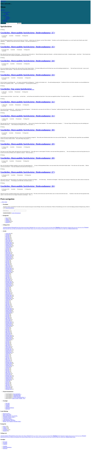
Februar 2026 (8, 240)
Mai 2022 (7, 289)
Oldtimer (32, 228)
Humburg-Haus (70, 227)
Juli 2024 (7, 260)
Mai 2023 (7, 276)
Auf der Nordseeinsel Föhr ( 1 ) (19, 397)
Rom (51, 228)
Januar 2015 (7, 388)
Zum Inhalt (2, 10)
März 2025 (7, 251)
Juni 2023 (7, 274)
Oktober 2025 (8, 244)
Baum (17, 227)
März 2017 (7, 358)
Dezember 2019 (8, 321)
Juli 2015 (7, 381)
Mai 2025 (7, 250)
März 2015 (7, 385)
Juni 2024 (7, 261)
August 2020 (8, 313)
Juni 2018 (7, 342)
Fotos (6, 13)
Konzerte (7, 18)
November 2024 (8, 255)
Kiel (78, 227)
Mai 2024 (7, 262)
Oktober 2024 (8, 257)
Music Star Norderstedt (17, 228)
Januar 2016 (7, 374)
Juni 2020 (7, 315)
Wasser (67, 228)
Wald (64, 228)
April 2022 (7, 290)
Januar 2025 (7, 253)
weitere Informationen (16, 212)
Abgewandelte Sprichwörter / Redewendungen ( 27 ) (27, 172)
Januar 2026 (7, 241)
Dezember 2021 (8, 295)
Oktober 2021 (8, 297)
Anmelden (7, 406)
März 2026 (7, 239)
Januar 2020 (7, 320)
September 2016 (8, 365)
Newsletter (7, 404)
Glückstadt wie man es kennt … (9, 417)
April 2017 (7, 357)
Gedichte (7, 16)
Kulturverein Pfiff (6, 228)
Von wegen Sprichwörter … (17, 89)
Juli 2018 (7, 341)
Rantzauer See (40, 228)
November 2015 (8, 376)
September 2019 (8, 325)
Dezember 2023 (8, 268)
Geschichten (7, 17)
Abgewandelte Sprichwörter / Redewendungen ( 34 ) (27, 61)
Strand (60, 228)
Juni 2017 (7, 355)
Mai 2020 (7, 316)
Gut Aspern (51, 227)
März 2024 (7, 264)
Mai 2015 (7, 383)
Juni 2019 (7, 328)
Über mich (5, 21)
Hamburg (58, 227)
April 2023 (7, 277)
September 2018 (8, 338)
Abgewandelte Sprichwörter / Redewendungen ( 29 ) (27, 144)
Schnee (53, 228)
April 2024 (7, 263)
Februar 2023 (8, 279)
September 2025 (8, 245)
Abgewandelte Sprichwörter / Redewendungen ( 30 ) (27, 130)
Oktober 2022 (8, 283)
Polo (37, 228)
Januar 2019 (7, 334)
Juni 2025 (7, 249)
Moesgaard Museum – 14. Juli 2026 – (10, 415)
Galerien (7, 14)
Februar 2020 (8, 319)
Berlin (20, 227)
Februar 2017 (8, 360)
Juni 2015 (7, 382)
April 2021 (7, 304)
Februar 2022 (8, 292)
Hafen (54, 227)
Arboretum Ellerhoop (7, 227)
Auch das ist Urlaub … (7, 418)
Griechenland (46, 227)
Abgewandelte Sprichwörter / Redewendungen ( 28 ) (27, 158)
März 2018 (7, 345)
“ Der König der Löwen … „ (8, 419)
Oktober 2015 (8, 377)
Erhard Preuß (3, 1)
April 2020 (7, 317)
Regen (49, 228)
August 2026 (8, 233)
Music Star (11, 228)
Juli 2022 (7, 287)
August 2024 (8, 259)
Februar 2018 (8, 346)
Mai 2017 (7, 356)
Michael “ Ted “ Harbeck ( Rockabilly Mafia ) (12, 421)
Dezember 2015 (8, 375)
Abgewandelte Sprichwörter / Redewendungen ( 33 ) (27, 75)
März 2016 (7, 372)
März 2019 (7, 332)
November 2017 (8, 349)
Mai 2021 (7, 302)
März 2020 (7, 318)
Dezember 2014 (8, 389)
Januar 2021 (7, 307)
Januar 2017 (7, 361)
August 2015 (8, 380)
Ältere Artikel (3, 201)
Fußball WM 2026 (17, 396)
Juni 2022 (7, 288)
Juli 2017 (7, 354)
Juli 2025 (7, 248)
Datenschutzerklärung (9, 207)
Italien (77, 227)
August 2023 (8, 272)
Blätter (25, 227)
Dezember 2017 (8, 348)
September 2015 (8, 379)
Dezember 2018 (8, 335)
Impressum (7, 408)
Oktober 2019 (8, 324)
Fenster (37, 227)
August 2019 (8, 326)
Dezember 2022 (8, 281)
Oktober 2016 (8, 364)
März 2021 (7, 305)
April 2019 (7, 330)
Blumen (22, 227)
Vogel (62, 228)
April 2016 (7, 371)
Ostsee (35, 228)
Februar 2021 (8, 306)
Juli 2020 (7, 314)
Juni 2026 (7, 235)
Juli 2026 (7, 234)
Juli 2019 (7, 327)
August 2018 (8, 339)
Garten (42, 227)
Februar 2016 (8, 373)
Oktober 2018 (8, 337)
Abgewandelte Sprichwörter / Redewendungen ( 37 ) (27, 33)
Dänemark (31, 227)
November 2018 (8, 336)
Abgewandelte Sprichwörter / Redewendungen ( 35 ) (27, 47)
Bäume (27, 227)
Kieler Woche (82, 227)
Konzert (86, 227)
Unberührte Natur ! (17, 395)
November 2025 (8, 243)
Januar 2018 (7, 347)
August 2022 (8, 286)
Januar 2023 (7, 280)
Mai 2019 (7, 329)
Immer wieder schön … (7, 414)
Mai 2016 (7, 370)
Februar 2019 (8, 333)
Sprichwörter (56, 228)
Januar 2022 (7, 293)
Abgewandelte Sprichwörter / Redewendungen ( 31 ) (27, 116)
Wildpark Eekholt (71, 228)
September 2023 (8, 271)
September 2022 (8, 285)
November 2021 (8, 296)
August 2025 (8, 246)
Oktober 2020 (8, 310)
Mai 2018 (7, 343)
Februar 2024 (8, 265)
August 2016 (8, 366)
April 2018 (7, 344)
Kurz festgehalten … (17, 393)
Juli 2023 (7, 273)
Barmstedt (14, 227)
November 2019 (8, 323)
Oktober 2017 (8, 351)
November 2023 (8, 269)
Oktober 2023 (8, 270)
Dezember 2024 (8, 254)
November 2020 (8, 309)
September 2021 (8, 298)
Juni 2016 (7, 369)
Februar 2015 (8, 386)
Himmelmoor (65, 227)
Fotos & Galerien (6, 12)
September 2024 (8, 258)
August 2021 (8, 299)
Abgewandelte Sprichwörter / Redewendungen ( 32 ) (27, 102)
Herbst (62, 227)
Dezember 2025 (8, 242)
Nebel (23, 228)
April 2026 (7, 237)
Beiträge (4, 15)
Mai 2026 (7, 236)
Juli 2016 (7, 367)
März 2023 (7, 278)
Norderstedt (25, 228)
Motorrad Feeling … (7, 413)
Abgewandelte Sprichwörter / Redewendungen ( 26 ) (27, 186)
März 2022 (7, 291)
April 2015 (7, 384)
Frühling (39, 227)
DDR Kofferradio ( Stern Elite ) (9, 420)
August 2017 (8, 353)
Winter (76, 228)
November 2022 (8, 282)
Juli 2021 (7, 300)
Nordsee (28, 228)
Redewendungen (45, 228)
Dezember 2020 (8, 308)
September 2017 (8, 352)
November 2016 (8, 363)
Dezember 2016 (8, 362)
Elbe (34, 227)
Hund (74, 227)
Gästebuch (5, 20)
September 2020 (8, 311)
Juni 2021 (7, 301)
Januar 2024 (7, 267)
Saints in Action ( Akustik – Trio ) (18, 398)
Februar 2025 (8, 252)
